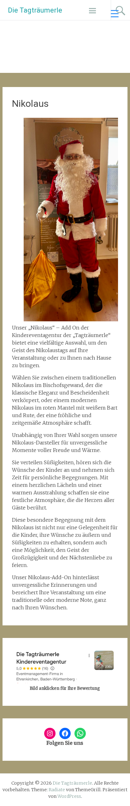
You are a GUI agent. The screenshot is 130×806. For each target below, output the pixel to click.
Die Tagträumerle (35, 10)
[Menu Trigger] (114, 13)
